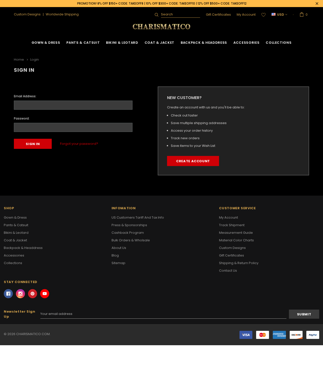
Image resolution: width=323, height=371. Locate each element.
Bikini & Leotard (122, 42)
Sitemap (118, 263)
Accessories (246, 42)
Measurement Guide (236, 232)
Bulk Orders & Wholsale (131, 240)
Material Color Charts (236, 240)
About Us (119, 247)
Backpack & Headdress (204, 42)
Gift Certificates (218, 14)
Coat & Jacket (159, 42)
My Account (246, 14)
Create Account (193, 161)
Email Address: (25, 96)
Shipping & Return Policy (238, 263)
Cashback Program (128, 232)
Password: (22, 118)
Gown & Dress (46, 42)
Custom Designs (232, 247)
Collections (278, 42)
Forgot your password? (79, 143)
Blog (115, 255)
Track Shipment (232, 225)
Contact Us (228, 270)
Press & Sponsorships (129, 225)
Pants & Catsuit (83, 42)
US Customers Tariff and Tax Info (138, 217)
